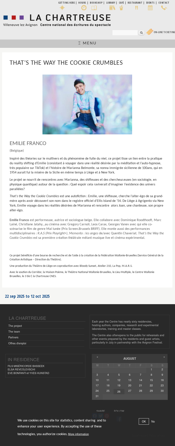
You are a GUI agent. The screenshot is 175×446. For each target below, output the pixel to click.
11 (107, 380)
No (153, 421)
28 (140, 391)
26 (118, 391)
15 (151, 380)
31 (97, 396)
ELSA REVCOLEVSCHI (21, 369)
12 (118, 380)
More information (78, 434)
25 (107, 391)
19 (118, 385)
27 (129, 391)
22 (151, 385)
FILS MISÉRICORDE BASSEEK (26, 366)
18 (107, 385)
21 (140, 385)
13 (129, 380)
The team (14, 331)
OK (144, 421)
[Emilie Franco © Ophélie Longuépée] (87, 104)
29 (151, 391)
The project (15, 326)
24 (97, 391)
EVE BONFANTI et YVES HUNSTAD (28, 373)
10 (97, 380)
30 (162, 391)
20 (129, 385)
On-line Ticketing (164, 32)
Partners (13, 337)
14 (140, 380)
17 (97, 385)
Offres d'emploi (17, 343)
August (129, 358)
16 (162, 380)
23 (162, 385)
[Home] (57, 19)
